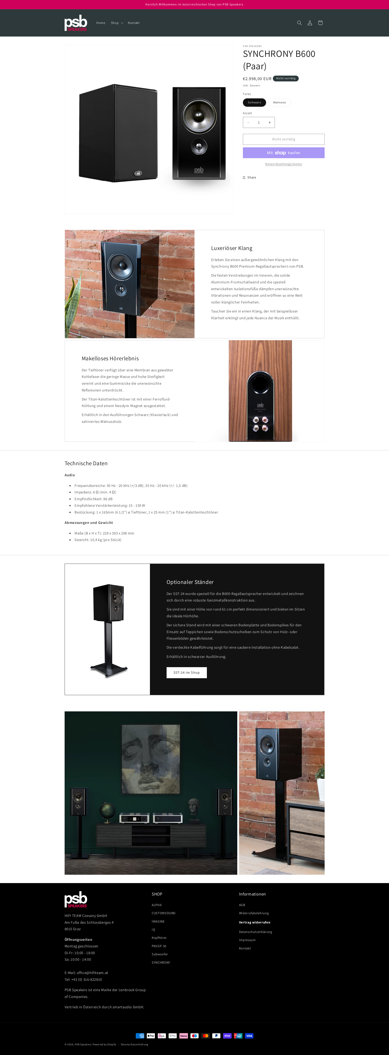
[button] (116, 23)
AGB (242, 904)
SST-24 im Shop (187, 672)
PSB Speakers (83, 1044)
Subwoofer (160, 954)
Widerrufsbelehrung (254, 913)
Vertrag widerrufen (254, 922)
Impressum (247, 940)
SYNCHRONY (161, 962)
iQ (153, 929)
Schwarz (257, 103)
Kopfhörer (159, 937)
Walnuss (282, 103)
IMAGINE (158, 921)
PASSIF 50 (159, 946)
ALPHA (157, 904)
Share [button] (251, 177)
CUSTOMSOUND (164, 913)
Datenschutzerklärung (255, 932)
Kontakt (245, 948)
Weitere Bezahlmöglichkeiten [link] (283, 164)
